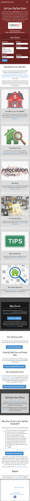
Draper (19, 74)
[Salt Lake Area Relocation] (15, 171)
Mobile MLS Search (12, 326)
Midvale (8, 75)
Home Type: (5, 41)
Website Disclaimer (19, 487)
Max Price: (19, 55)
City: (3, 46)
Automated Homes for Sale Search (11, 152)
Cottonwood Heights (12, 74)
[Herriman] (8, 53)
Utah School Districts (18, 477)
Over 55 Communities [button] (14, 347)
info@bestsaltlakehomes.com (17, 32)
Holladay (3, 75)
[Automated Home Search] (15, 136)
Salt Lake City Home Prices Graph (16, 402)
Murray (17, 75)
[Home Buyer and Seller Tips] (15, 241)
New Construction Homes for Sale (15, 376)
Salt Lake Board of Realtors (21, 466)
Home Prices (6, 409)
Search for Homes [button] (14, 318)
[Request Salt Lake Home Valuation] (15, 99)
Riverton (21, 75)
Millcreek (13, 75)
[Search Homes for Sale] (15, 275)
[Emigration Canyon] (8, 49)
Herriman (24, 74)
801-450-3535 (16, 30)
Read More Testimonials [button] (14, 453)
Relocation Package (15, 189)
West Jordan (18, 77)
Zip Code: (18, 46)
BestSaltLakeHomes (7, 2)
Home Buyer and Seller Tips (18, 258)
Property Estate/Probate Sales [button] (14, 366)
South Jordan (11, 77)
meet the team (16, 11)
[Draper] (8, 48)
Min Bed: (18, 41)
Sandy (5, 77)
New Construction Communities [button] (14, 387)
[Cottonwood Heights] (8, 51)
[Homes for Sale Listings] (15, 206)
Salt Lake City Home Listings (13, 290)
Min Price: (4, 55)
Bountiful (26, 77)
